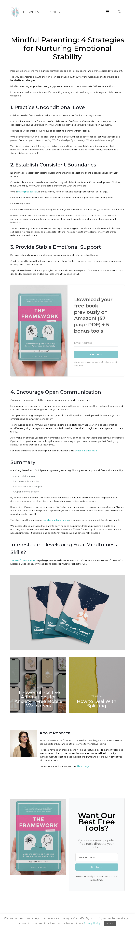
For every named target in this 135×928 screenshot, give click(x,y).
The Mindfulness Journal (23, 560)
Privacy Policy (92, 923)
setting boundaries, (27, 191)
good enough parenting (56, 520)
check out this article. (86, 450)
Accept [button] (110, 923)
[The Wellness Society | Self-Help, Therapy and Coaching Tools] (35, 11)
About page (83, 766)
